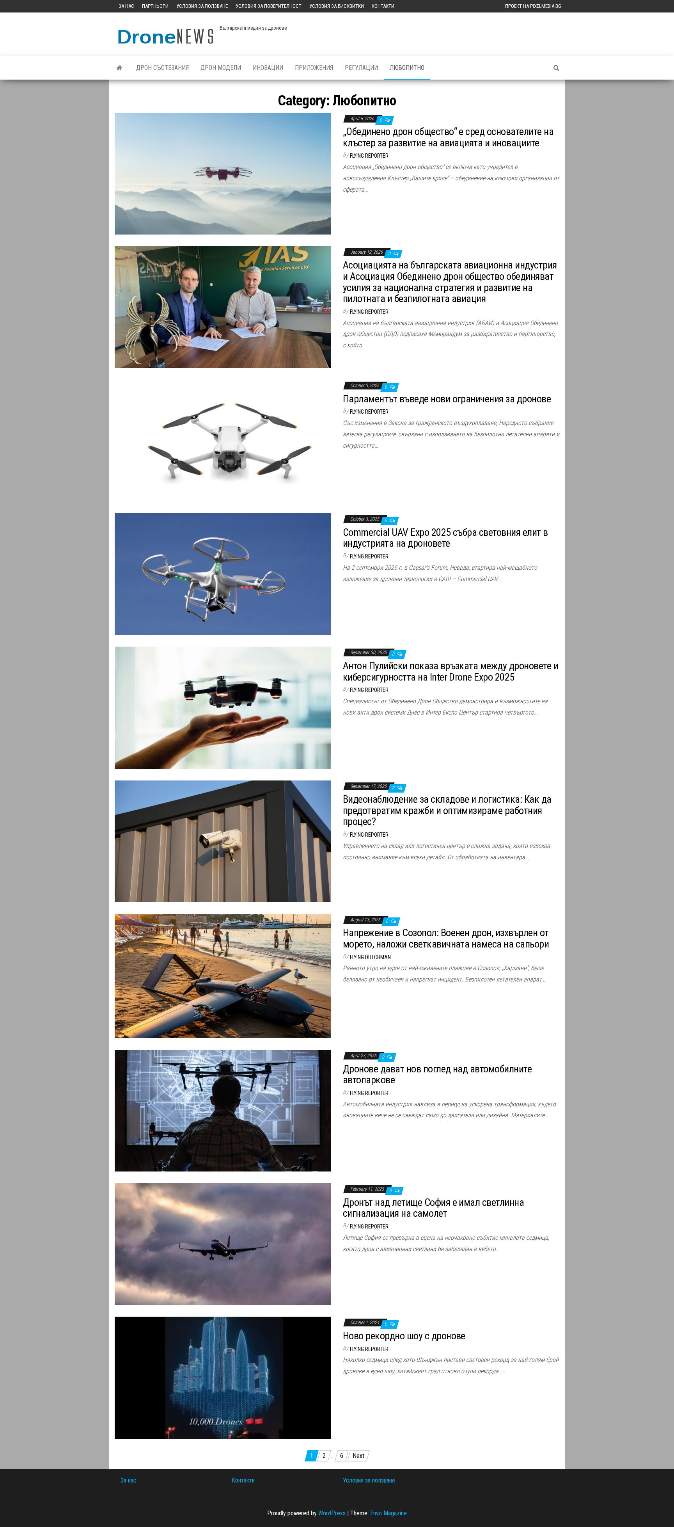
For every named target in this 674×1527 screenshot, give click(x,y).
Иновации (268, 67)
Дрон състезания (162, 67)
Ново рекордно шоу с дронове (404, 1336)
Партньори (155, 6)
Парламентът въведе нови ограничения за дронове (447, 399)
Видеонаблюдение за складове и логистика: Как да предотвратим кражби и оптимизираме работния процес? (447, 810)
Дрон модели (220, 67)
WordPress (332, 1513)
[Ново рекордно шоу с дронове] (223, 1377)
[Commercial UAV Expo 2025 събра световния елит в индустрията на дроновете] (223, 573)
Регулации (361, 67)
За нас (126, 6)
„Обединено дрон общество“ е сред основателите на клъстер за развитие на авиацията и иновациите (448, 137)
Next (358, 1455)
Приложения (314, 67)
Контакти (383, 6)
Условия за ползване (202, 6)
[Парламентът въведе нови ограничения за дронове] (223, 440)
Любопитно (407, 67)
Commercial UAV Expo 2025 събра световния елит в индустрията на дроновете (445, 537)
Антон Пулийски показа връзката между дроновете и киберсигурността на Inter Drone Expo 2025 (450, 671)
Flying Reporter (369, 156)
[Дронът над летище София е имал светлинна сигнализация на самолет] (223, 1244)
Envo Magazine (388, 1513)
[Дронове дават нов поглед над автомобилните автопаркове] (223, 1110)
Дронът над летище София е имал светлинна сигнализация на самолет (433, 1207)
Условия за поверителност (269, 6)
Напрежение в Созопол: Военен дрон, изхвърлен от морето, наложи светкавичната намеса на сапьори (446, 938)
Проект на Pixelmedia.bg (533, 6)
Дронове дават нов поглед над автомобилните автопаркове (437, 1074)
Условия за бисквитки (336, 6)
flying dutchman (370, 957)
